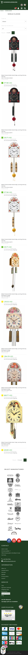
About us (3, 568)
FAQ (2, 585)
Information (7, 565)
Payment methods (6, 587)
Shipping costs (5, 589)
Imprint (3, 578)
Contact (5, 545)
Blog (2, 595)
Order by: (3, 18)
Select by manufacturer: (7, 25)
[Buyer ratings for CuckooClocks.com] (8, 615)
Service (4, 582)
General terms (5, 570)
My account (4, 591)
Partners (3, 572)
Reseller (3, 574)
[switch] (3, 653)
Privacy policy (4, 576)
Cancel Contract (6, 593)
